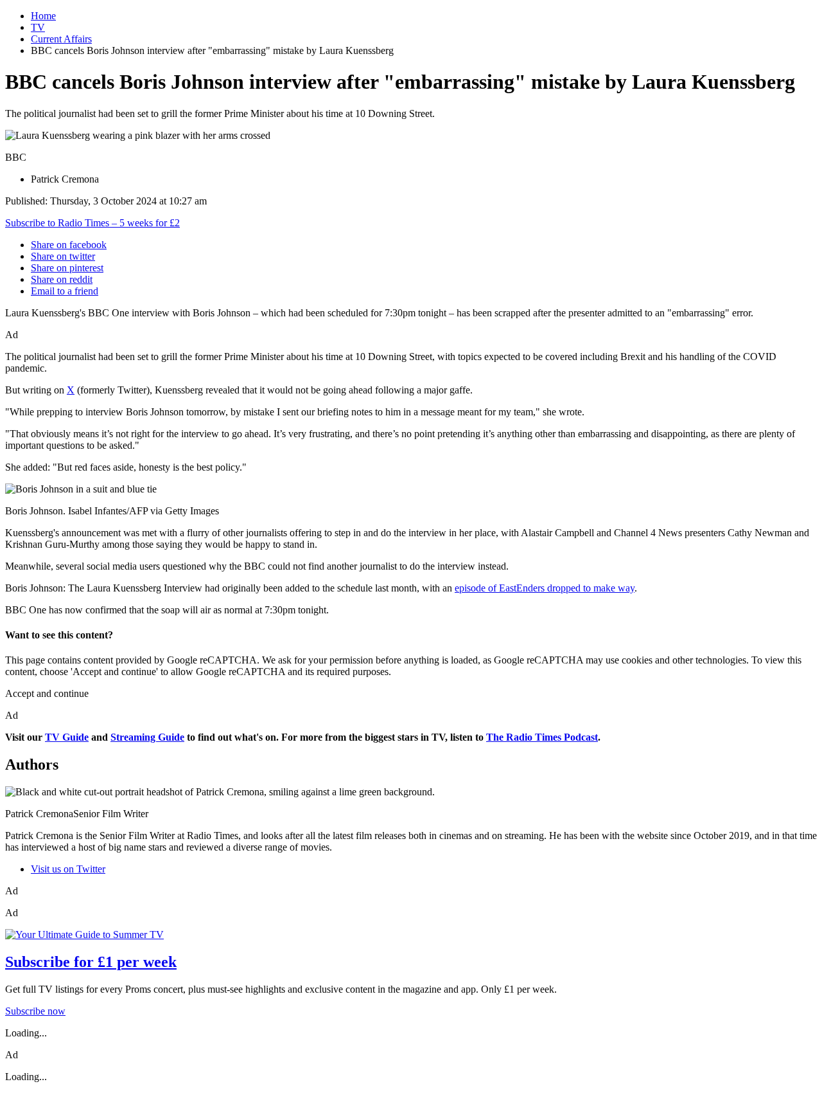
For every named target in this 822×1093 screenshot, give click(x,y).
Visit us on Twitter (68, 868)
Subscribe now (35, 1011)
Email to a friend (64, 290)
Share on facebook (69, 244)
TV (38, 27)
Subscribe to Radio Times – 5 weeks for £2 (92, 222)
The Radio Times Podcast (542, 737)
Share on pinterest (67, 267)
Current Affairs (61, 38)
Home (43, 15)
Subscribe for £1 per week (91, 961)
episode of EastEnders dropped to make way (544, 588)
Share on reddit (61, 279)
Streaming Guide (147, 737)
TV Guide (67, 737)
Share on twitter (63, 256)
